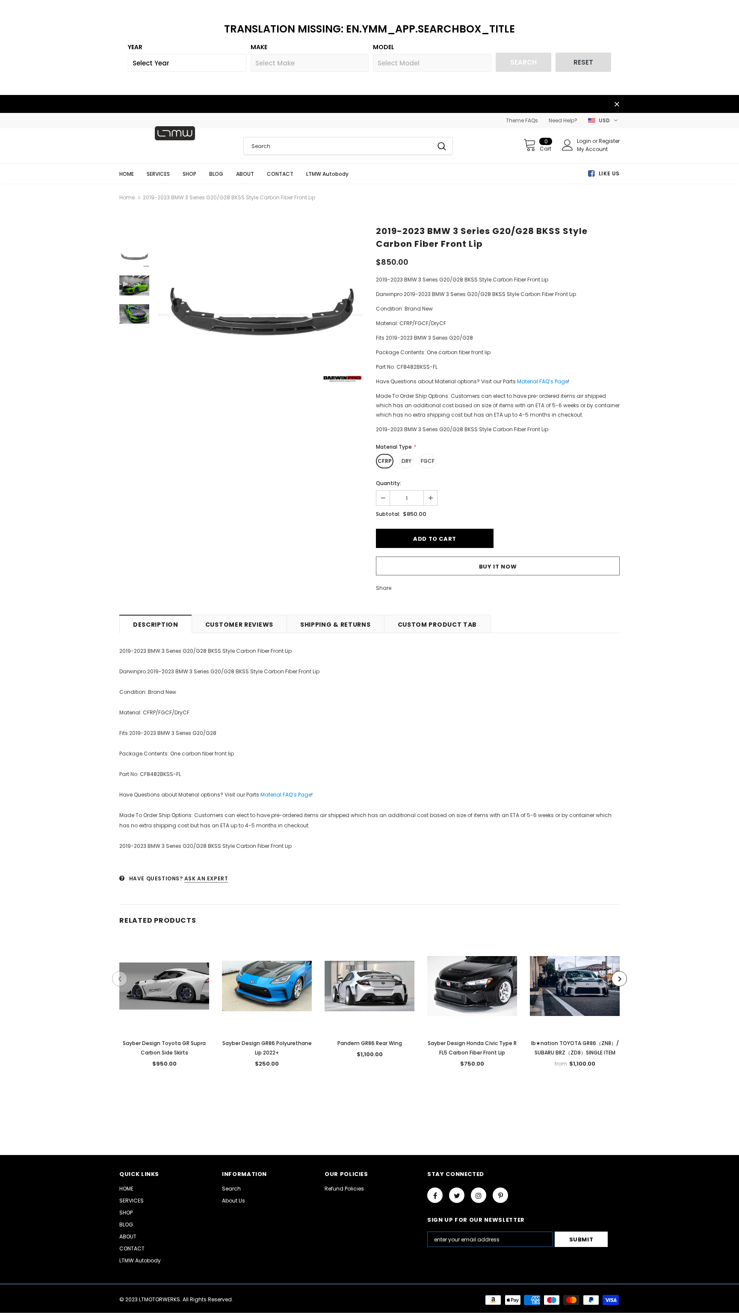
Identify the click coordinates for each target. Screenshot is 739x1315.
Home (127, 197)
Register (609, 141)
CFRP (385, 461)
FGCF (428, 461)
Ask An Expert (206, 878)
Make (259, 47)
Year (135, 47)
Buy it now (498, 567)
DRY (406, 461)
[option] (260, 314)
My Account (592, 149)
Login (584, 141)
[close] (616, 105)
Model (383, 47)
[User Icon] (567, 145)
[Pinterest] (500, 1195)
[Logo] (175, 133)
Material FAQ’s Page (542, 381)
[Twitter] (456, 1195)
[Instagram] (478, 1195)
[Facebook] (435, 1195)
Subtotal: (388, 514)
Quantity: (388, 483)
